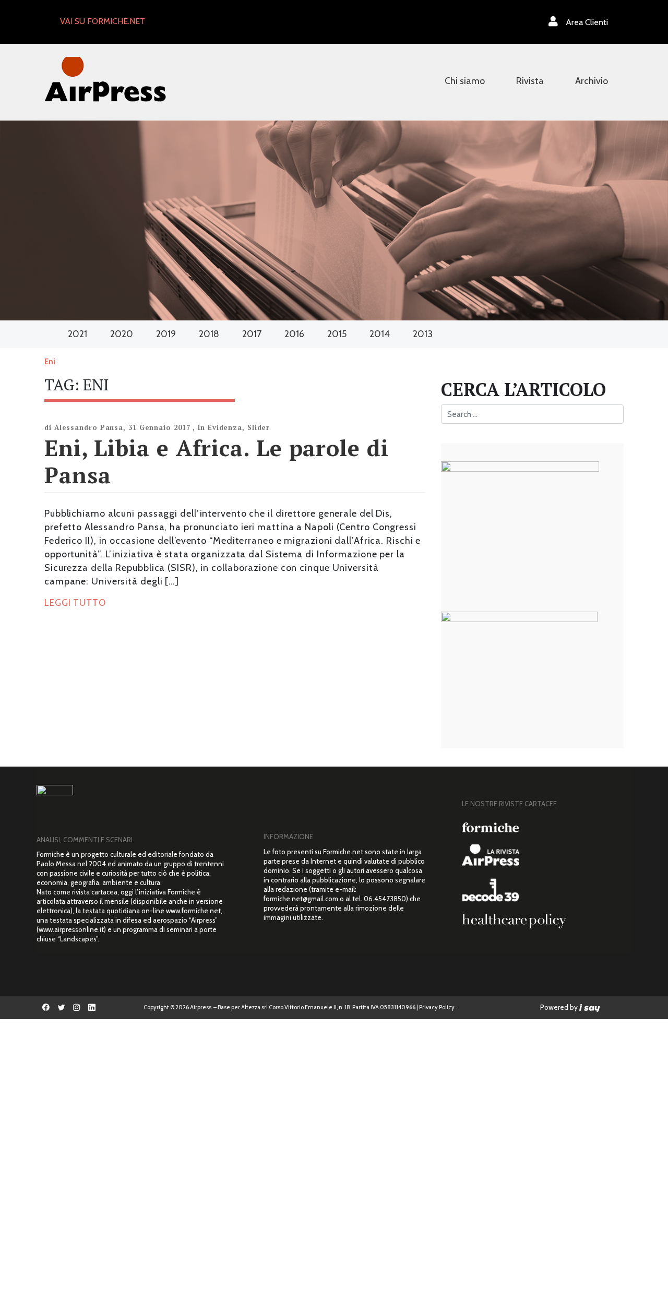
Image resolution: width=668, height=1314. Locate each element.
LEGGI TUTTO (75, 603)
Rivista (530, 81)
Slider (258, 427)
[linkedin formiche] (91, 1007)
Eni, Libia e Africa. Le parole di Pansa (216, 461)
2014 (379, 334)
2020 (121, 334)
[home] (105, 78)
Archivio (591, 81)
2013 (423, 334)
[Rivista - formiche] (543, 827)
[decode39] (543, 890)
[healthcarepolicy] (543, 921)
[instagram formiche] (76, 1007)
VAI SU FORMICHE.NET (102, 21)
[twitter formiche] (61, 1007)
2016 (294, 334)
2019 (166, 334)
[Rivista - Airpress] (543, 855)
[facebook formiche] (46, 1007)
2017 (251, 334)
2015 (337, 334)
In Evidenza (220, 427)
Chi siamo (465, 81)
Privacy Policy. (437, 1007)
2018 (209, 334)
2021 (77, 334)
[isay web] (589, 1007)
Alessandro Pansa (88, 427)
